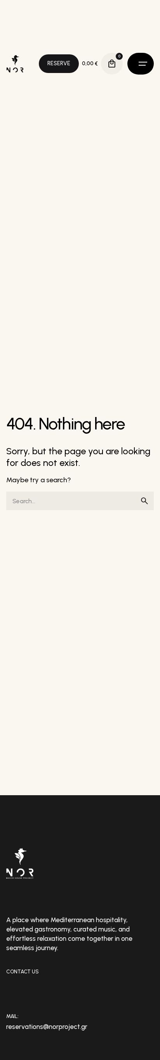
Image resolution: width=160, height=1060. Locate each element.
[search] (144, 501)
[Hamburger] (140, 64)
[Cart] (112, 64)
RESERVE (58, 63)
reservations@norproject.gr (46, 1026)
